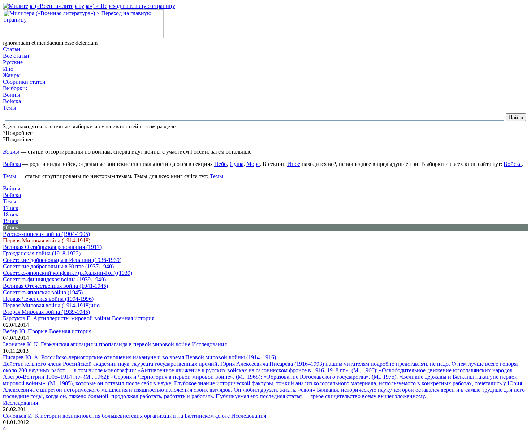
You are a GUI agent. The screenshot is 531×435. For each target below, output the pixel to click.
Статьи (11, 49)
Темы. (217, 176)
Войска (12, 101)
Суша (236, 164)
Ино (8, 69)
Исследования (209, 344)
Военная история (133, 318)
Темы (9, 108)
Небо (220, 164)
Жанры (12, 75)
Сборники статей (24, 82)
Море (253, 164)
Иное (293, 164)
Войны (11, 95)
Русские (13, 62)
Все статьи (16, 56)
